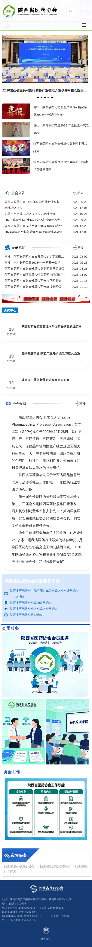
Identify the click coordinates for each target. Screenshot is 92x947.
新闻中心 (10, 310)
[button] (38, 97)
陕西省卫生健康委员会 (19, 866)
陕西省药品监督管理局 (55, 866)
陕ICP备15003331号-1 (24, 919)
